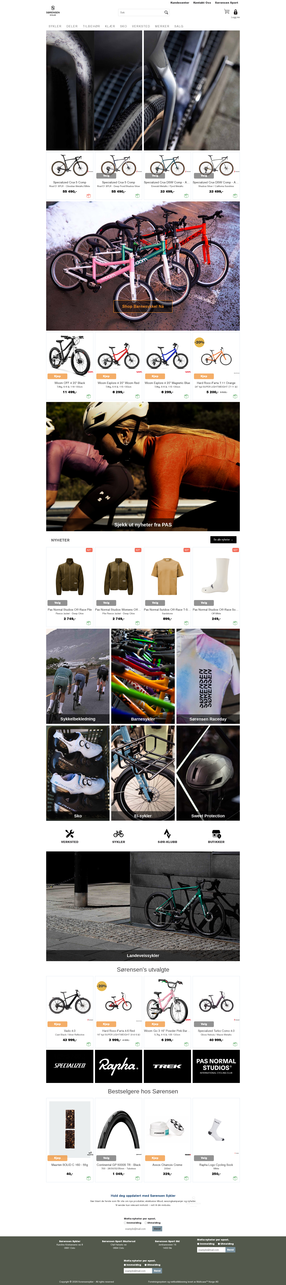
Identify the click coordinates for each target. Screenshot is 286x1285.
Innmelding (134, 1222)
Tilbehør (91, 26)
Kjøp (57, 376)
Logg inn (235, 17)
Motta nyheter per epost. (140, 1218)
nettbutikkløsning (178, 1281)
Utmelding (154, 1222)
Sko (123, 26)
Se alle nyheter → (223, 539)
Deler (72, 26)
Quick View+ (56, 178)
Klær (110, 26)
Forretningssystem (157, 1281)
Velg (106, 175)
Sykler (55, 26)
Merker (162, 26)
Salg (179, 26)
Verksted (141, 26)
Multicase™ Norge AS (207, 1281)
